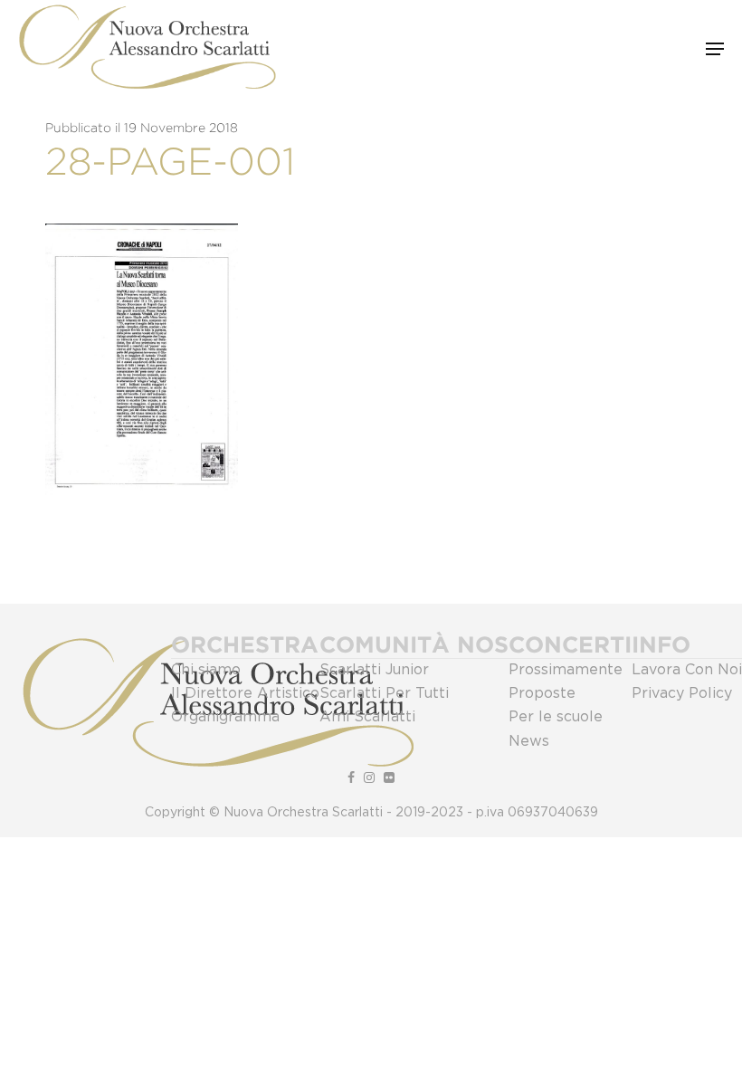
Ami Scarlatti (367, 717)
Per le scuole (556, 717)
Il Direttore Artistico (245, 693)
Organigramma (225, 717)
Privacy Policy (682, 693)
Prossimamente (566, 670)
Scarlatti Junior (374, 670)
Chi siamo (206, 670)
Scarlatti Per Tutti (384, 693)
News (529, 741)
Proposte (542, 693)
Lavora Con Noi (687, 670)
